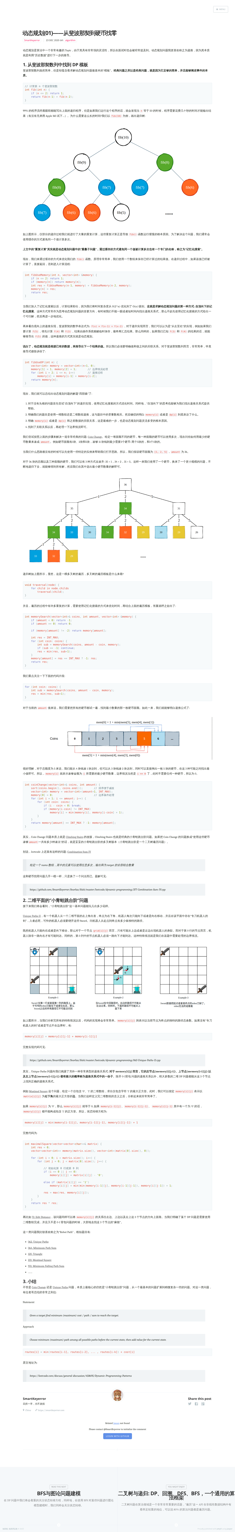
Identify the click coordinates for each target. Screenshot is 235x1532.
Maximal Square (38, 1091)
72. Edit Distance (41, 1217)
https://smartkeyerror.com (51, 1410)
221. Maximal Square (39, 1260)
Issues (116, 1423)
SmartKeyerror (32, 40)
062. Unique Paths (38, 1241)
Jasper (229, 1529)
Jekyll (219, 1529)
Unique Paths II (32, 916)
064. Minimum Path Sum (42, 1248)
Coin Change (95, 436)
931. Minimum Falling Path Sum (46, 1266)
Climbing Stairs (74, 837)
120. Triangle (35, 1254)
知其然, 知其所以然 (10, 1529)
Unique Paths (60, 1287)
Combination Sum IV (79, 851)
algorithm (70, 40)
